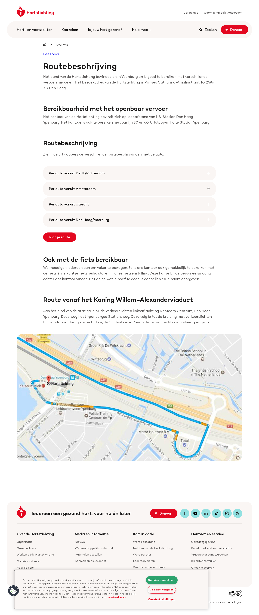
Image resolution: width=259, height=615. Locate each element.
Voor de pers (25, 567)
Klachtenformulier (203, 561)
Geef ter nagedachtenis (149, 567)
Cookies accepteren (162, 580)
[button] (13, 590)
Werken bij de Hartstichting (35, 554)
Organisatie (24, 542)
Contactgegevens (203, 542)
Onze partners (26, 548)
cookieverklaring (117, 597)
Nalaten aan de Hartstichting (153, 548)
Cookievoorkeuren (29, 561)
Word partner (142, 554)
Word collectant (144, 542)
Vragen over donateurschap (209, 554)
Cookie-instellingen (161, 599)
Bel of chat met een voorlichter (212, 548)
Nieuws (80, 542)
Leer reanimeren (144, 561)
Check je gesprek (202, 567)
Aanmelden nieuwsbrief (90, 561)
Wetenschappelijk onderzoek (94, 548)
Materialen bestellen (88, 554)
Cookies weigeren (162, 589)
